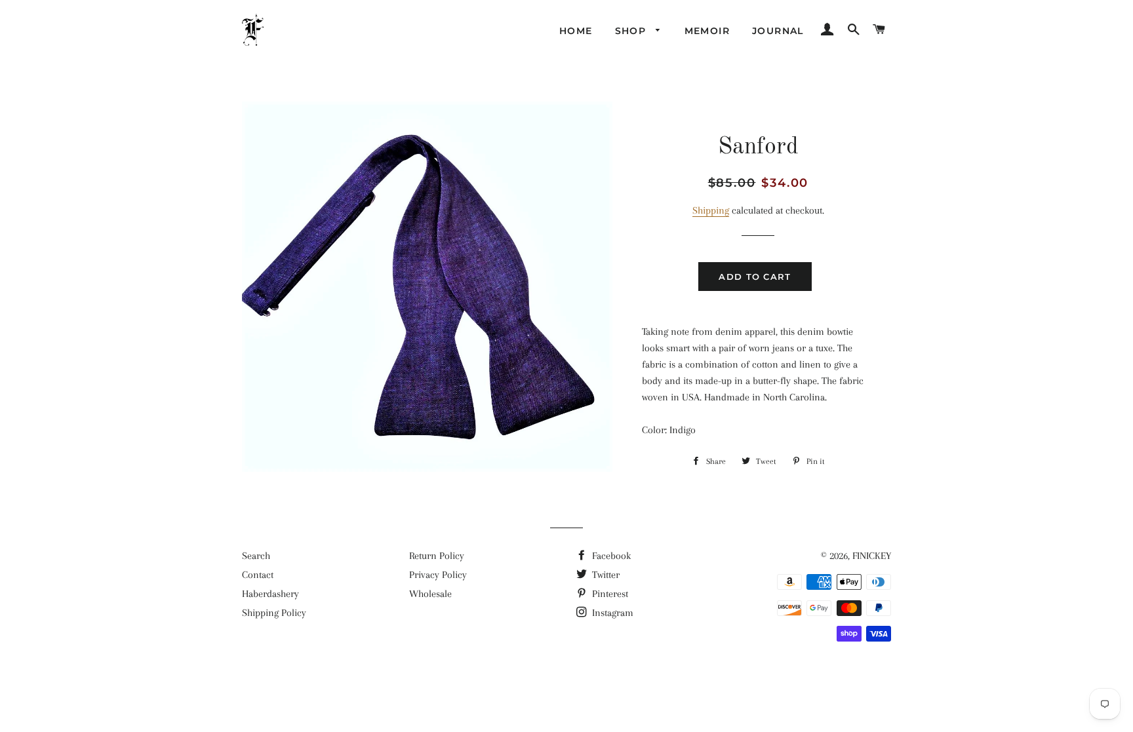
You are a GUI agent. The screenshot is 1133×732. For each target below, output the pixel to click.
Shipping (710, 210)
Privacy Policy (438, 575)
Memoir (707, 31)
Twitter (604, 575)
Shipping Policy (274, 613)
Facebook (610, 556)
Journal (778, 31)
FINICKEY (871, 556)
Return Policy (436, 556)
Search (256, 556)
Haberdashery (270, 594)
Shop (632, 31)
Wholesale (430, 594)
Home (576, 31)
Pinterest (608, 594)
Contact (257, 575)
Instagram (611, 613)
